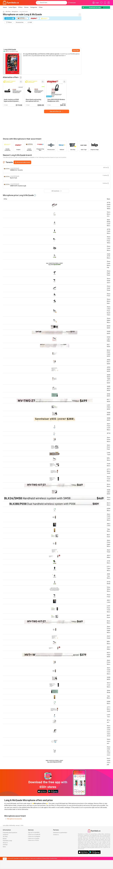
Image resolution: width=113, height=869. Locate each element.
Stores (26, 7)
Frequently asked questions (10, 832)
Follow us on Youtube (33, 838)
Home (5, 7)
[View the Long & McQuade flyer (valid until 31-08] (12, 64)
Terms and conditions (35, 858)
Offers (20, 7)
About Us (5, 842)
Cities (40, 7)
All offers (8, 11)
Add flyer (5, 844)
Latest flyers (12, 7)
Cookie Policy (53, 858)
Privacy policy (45, 858)
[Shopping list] (108, 2)
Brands (5, 838)
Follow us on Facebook (34, 834)
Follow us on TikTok (33, 840)
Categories (33, 7)
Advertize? (5, 834)
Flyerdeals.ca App (7, 840)
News (4, 846)
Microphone (15, 11)
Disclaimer (26, 858)
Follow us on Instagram (34, 836)
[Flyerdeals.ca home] (11, 2)
